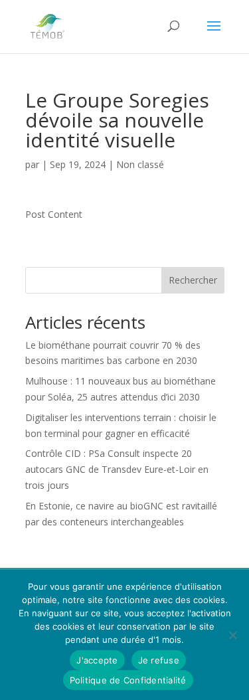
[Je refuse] (232, 635)
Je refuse (158, 660)
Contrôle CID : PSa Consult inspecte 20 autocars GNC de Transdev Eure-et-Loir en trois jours (116, 469)
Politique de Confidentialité (128, 680)
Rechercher (193, 280)
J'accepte (97, 660)
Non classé (140, 164)
